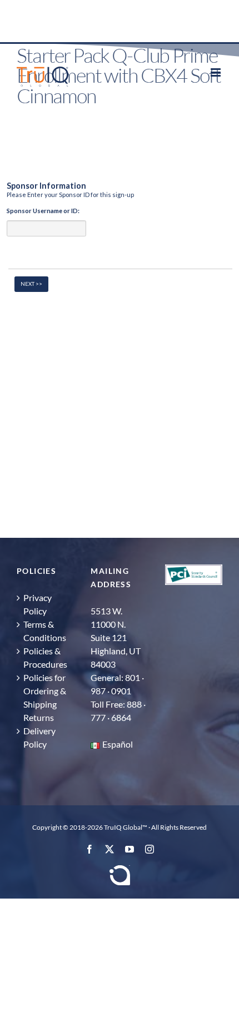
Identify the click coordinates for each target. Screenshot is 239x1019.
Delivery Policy (39, 737)
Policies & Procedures (45, 657)
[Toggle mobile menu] (216, 72)
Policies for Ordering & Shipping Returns (44, 697)
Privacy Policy (37, 604)
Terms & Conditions (44, 631)
